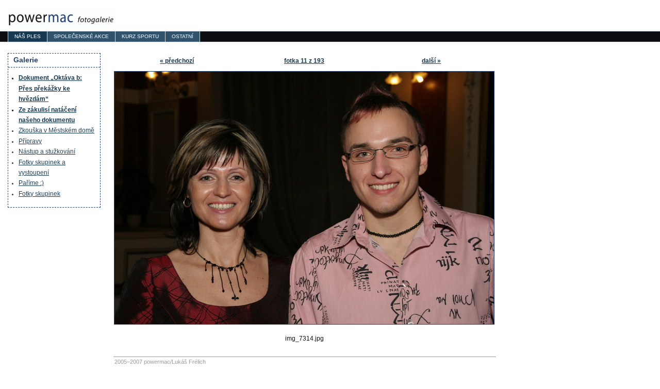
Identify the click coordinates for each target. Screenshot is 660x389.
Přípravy (30, 141)
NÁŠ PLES (27, 36)
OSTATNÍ (182, 36)
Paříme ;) (31, 183)
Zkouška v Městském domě (56, 130)
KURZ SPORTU (140, 36)
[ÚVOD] (60, 17)
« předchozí (177, 60)
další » (431, 60)
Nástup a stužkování (47, 151)
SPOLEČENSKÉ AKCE (81, 36)
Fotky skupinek (39, 194)
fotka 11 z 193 (304, 60)
